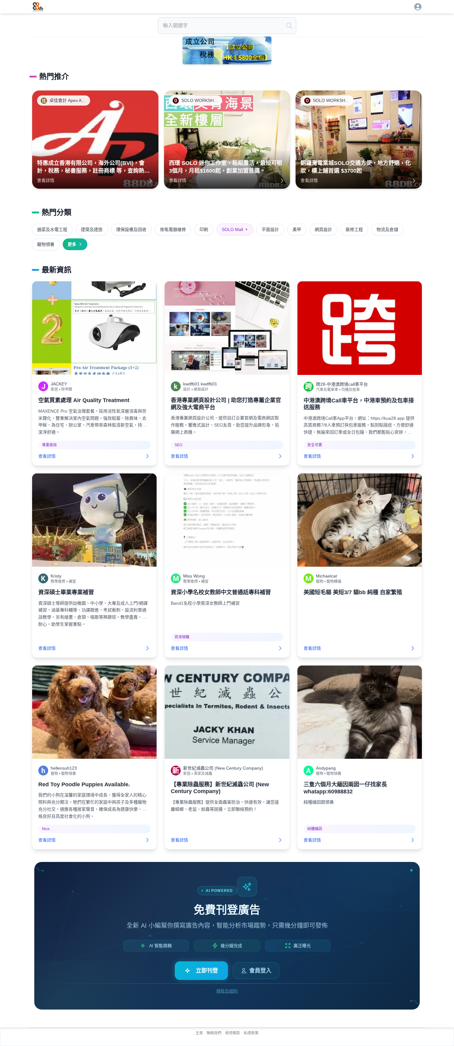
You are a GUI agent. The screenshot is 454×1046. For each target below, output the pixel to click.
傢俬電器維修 (173, 229)
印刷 (204, 229)
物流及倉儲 (387, 229)
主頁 (199, 1033)
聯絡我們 (214, 1033)
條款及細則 (227, 991)
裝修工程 (354, 229)
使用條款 (232, 1033)
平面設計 (270, 229)
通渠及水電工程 (52, 229)
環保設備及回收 (131, 229)
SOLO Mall (235, 229)
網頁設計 (323, 229)
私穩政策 (251, 1033)
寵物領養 (45, 244)
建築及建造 (92, 229)
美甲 (296, 229)
